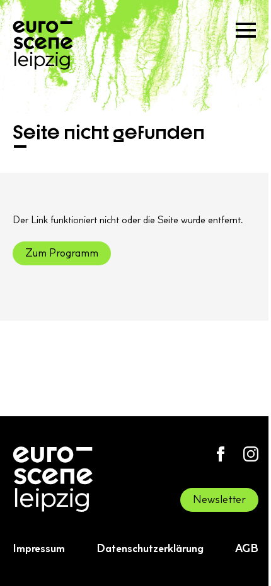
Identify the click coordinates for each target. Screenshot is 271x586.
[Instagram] (250, 454)
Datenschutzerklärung (150, 548)
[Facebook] (220, 454)
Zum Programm (61, 253)
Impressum (39, 548)
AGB (246, 548)
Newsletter (219, 499)
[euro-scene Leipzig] (43, 45)
